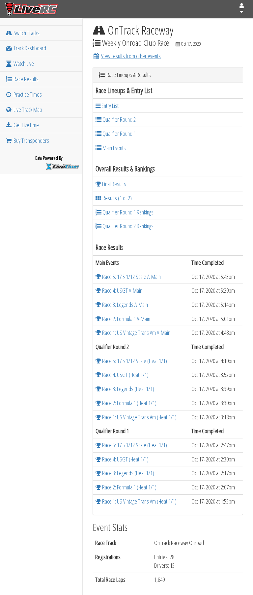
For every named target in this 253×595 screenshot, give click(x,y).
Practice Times (27, 94)
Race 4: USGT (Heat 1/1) (125, 375)
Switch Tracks (26, 33)
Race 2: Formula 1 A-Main (125, 319)
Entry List (109, 106)
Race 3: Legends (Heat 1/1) (127, 389)
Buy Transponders (31, 140)
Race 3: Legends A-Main (124, 305)
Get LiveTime (26, 125)
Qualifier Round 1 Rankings (127, 212)
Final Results (113, 184)
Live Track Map (27, 109)
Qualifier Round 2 (118, 119)
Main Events (113, 148)
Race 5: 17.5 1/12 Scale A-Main (131, 277)
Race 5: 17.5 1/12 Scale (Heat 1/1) (134, 361)
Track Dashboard (29, 48)
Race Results (26, 79)
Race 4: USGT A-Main (121, 290)
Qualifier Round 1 (118, 133)
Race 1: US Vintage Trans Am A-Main (135, 332)
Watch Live (23, 63)
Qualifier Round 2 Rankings (127, 226)
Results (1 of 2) (116, 198)
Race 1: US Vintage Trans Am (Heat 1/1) (139, 417)
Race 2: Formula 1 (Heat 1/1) (128, 403)
